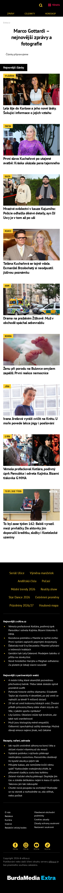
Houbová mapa (48, 605)
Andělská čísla (27, 581)
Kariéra (8, 820)
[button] (41, 5)
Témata (56, 5)
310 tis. (15, 849)
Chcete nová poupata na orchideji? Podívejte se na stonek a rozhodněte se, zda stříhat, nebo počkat (32, 791)
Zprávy (10, 13)
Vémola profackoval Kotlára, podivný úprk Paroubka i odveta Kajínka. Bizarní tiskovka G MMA (31, 473)
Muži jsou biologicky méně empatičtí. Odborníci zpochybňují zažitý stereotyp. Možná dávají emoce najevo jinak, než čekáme (33, 726)
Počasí (46, 581)
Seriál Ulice (16, 573)
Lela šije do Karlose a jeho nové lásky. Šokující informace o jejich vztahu (29, 110)
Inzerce (8, 823)
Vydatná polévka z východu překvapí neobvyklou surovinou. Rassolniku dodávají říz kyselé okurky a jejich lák (32, 757)
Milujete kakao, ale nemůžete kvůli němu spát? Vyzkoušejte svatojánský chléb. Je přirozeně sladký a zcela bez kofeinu (31, 768)
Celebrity (30, 13)
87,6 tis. (36, 849)
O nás (7, 812)
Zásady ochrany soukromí (46, 823)
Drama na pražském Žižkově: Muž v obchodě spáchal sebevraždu (28, 320)
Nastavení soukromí (44, 827)
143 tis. (26, 849)
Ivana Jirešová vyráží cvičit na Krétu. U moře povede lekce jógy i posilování (30, 420)
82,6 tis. (47, 849)
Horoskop (50, 13)
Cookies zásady (41, 819)
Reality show (49, 589)
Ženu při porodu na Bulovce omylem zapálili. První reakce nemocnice (29, 370)
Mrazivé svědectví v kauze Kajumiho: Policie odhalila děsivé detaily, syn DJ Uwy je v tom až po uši (29, 213)
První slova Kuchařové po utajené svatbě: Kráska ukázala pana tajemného (31, 160)
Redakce (9, 816)
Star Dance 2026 (19, 597)
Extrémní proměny (47, 597)
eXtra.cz (52, 861)
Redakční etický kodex (15, 827)
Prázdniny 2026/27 (22, 605)
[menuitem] (10, 13)
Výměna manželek (42, 573)
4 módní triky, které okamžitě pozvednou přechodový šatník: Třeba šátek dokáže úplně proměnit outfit (33, 684)
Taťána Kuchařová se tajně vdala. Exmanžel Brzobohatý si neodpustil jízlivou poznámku (28, 268)
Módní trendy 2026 (23, 589)
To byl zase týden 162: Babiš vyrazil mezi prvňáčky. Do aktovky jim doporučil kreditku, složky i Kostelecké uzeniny (30, 530)
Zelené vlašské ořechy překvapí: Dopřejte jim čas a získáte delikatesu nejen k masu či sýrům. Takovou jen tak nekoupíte (34, 780)
